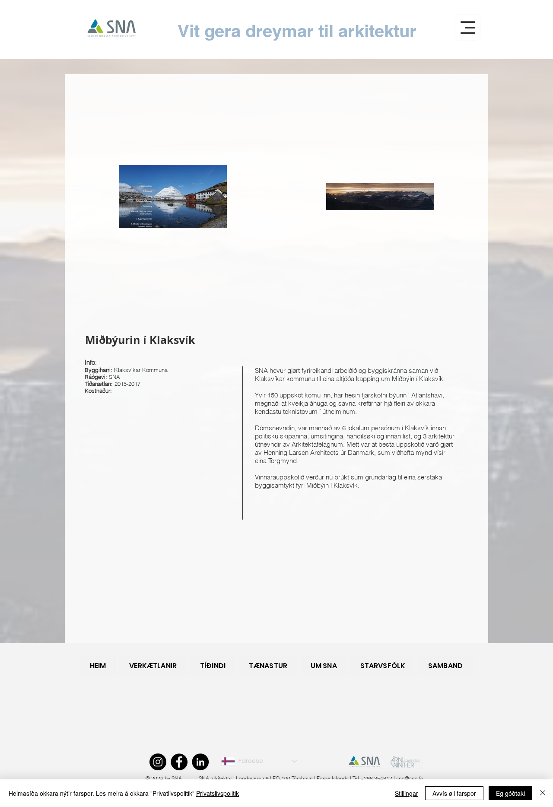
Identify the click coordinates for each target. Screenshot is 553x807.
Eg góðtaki (510, 793)
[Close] (542, 793)
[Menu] (467, 27)
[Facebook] (179, 761)
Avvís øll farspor (454, 793)
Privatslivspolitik (217, 793)
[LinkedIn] (200, 761)
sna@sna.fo (409, 778)
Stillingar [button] (406, 793)
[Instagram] (157, 761)
